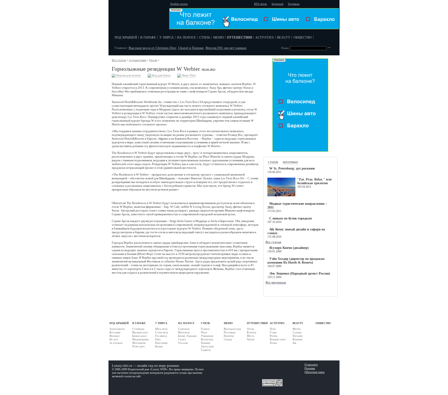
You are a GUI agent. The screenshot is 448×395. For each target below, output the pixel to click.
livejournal (277, 4)
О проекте (311, 364)
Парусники (161, 343)
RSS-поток (260, 4)
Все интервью (276, 282)
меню (218, 36)
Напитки (229, 336)
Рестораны (229, 332)
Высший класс (140, 332)
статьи (273, 162)
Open (158, 339)
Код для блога (161, 75)
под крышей (126, 36)
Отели (153, 60)
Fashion (205, 329)
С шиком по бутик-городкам (290, 218)
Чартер (250, 339)
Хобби (273, 343)
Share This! (189, 75)
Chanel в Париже (191, 48)
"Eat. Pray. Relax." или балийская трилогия (314, 181)
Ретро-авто (138, 346)
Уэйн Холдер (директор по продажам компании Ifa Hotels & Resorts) (296, 260)
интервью (290, 162)
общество (303, 36)
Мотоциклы (139, 343)
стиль (204, 36)
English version (179, 4)
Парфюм (205, 343)
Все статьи (119, 60)
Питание (298, 336)
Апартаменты (117, 329)
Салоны (297, 332)
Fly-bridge (161, 336)
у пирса (166, 36)
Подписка (293, 4)
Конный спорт (278, 339)
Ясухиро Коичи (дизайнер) (289, 248)
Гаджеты (206, 350)
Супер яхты (161, 332)
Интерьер (114, 336)
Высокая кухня (232, 329)
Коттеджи (114, 332)
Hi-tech (113, 339)
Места (250, 336)
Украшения (207, 336)
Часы (204, 332)
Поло (273, 329)
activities (264, 36)
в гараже (148, 36)
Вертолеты (184, 332)
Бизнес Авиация (187, 336)
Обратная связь (314, 372)
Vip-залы (183, 343)
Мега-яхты (161, 329)
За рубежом (115, 343)
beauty (283, 36)
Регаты (273, 336)
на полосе (186, 36)
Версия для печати (128, 75)
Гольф (273, 332)
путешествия (239, 36)
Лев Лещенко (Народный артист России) (299, 273)
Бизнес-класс (139, 336)
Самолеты (183, 329)
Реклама (309, 368)
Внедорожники (140, 339)
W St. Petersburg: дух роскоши (292, 168)
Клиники (297, 339)
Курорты (251, 332)
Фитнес (297, 329)
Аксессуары (207, 346)
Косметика (207, 339)
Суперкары (138, 329)
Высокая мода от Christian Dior (152, 48)
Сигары (228, 339)
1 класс (182, 339)
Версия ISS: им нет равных (226, 48)
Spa (294, 343)
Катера (159, 346)
